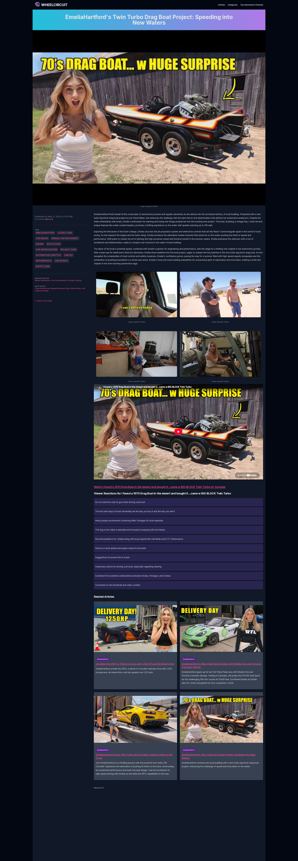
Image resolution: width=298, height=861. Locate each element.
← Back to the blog (43, 301)
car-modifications (46, 249)
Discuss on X (99, 788)
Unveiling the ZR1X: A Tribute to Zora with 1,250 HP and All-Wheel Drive (135, 663)
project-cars (68, 249)
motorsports (44, 260)
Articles (221, 5)
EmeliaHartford (45, 233)
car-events (61, 260)
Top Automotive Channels (251, 5)
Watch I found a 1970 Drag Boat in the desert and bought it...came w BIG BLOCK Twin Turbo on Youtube (159, 487)
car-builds (42, 238)
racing (40, 244)
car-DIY (68, 255)
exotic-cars (43, 266)
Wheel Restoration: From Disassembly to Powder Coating (58, 280)
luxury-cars (65, 233)
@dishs (49, 219)
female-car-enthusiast (64, 238)
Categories (232, 5)
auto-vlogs (53, 244)
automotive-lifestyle (48, 255)
